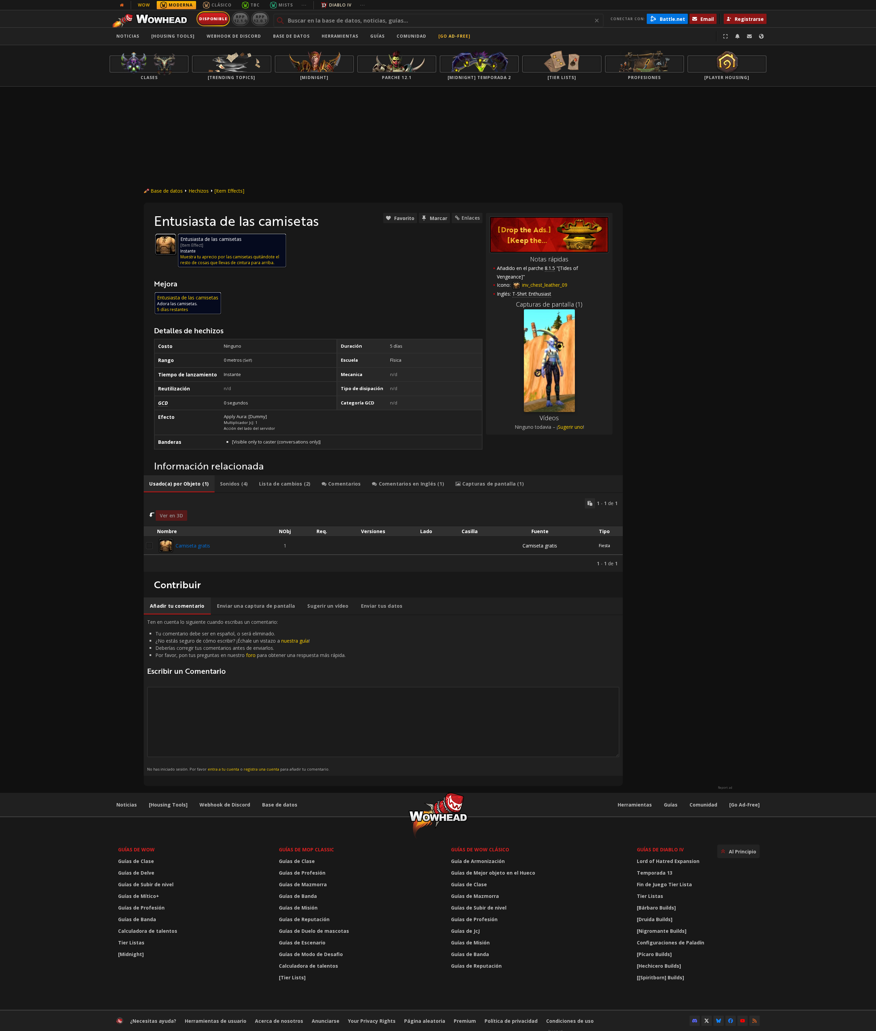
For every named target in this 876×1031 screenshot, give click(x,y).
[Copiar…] (590, 503)
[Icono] (165, 244)
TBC (255, 5)
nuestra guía (295, 640)
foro (251, 655)
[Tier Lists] (292, 977)
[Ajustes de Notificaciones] (737, 36)
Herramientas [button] (340, 36)
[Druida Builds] (654, 919)
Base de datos (291, 36)
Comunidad (411, 36)
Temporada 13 (654, 872)
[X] (706, 1021)
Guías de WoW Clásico (480, 849)
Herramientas (635, 804)
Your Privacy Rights (372, 1021)
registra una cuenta (261, 769)
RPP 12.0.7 (260, 18)
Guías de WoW (136, 849)
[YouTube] (742, 1021)
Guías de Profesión (141, 907)
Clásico (221, 5)
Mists (286, 5)
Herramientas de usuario (215, 1021)
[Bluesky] (718, 1021)
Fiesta (604, 546)
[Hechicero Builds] (659, 966)
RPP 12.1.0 (240, 18)
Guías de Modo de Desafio (311, 954)
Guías (377, 36)
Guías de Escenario (302, 942)
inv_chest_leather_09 (544, 285)
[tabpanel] (383, 532)
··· (304, 5)
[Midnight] (131, 954)
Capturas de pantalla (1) (549, 304)
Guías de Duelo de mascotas (314, 931)
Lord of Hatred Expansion (668, 861)
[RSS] (754, 1021)
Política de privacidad (511, 1021)
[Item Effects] (229, 191)
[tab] (179, 483)
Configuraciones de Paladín (670, 942)
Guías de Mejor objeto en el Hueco (493, 872)
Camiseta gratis (193, 545)
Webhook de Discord (234, 36)
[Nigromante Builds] (661, 931)
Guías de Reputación (304, 919)
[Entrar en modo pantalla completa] (725, 36)
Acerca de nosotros (279, 1021)
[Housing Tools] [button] (173, 36)
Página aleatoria (424, 1021)
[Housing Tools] (168, 804)
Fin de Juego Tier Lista (664, 884)
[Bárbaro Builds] (656, 907)
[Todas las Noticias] (121, 5)
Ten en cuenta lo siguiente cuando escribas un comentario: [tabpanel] (246, 695)
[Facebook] (730, 1021)
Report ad (725, 787)
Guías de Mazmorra (303, 884)
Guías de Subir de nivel (145, 884)
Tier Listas (131, 942)
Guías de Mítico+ (138, 896)
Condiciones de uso (570, 1021)
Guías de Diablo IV (660, 849)
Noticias (127, 36)
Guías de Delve (136, 872)
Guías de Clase (136, 861)
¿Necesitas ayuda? (153, 1021)
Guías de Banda (137, 919)
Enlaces (471, 218)
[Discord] (695, 1021)
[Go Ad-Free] (454, 36)
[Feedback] (749, 36)
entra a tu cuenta (223, 769)
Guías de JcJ (465, 931)
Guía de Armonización (478, 861)
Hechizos (199, 191)
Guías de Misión (298, 907)
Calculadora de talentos (147, 931)
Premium (465, 1021)
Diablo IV (340, 5)
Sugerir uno (570, 427)
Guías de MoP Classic (306, 849)
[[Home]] (152, 18)
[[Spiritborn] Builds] (660, 977)
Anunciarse (325, 1021)
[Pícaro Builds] (654, 954)
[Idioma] (761, 36)
